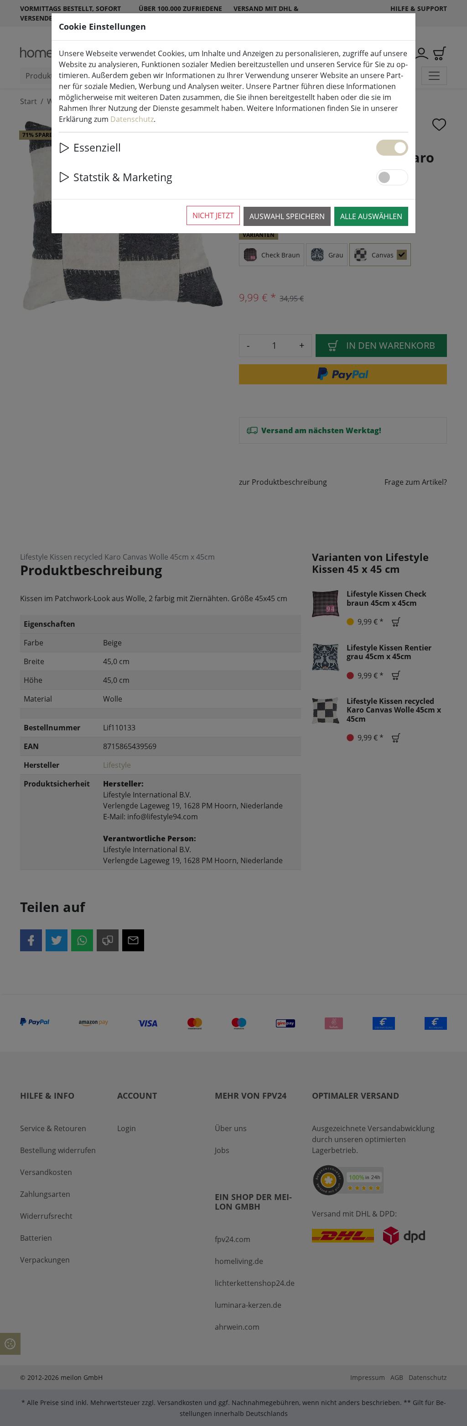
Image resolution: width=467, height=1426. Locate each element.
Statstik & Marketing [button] (122, 177)
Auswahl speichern (287, 216)
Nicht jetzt (213, 215)
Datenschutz (132, 119)
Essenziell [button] (97, 147)
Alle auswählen (371, 216)
